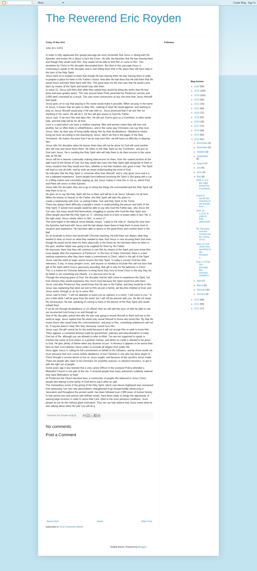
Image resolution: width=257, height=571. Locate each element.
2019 (197, 117)
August (201, 163)
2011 (197, 308)
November (202, 147)
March (200, 285)
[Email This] (84, 415)
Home (100, 521)
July (199, 167)
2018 (197, 121)
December (202, 143)
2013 (197, 299)
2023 (197, 99)
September (202, 156)
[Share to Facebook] (95, 415)
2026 (197, 86)
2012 (197, 304)
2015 (197, 134)
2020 (197, 112)
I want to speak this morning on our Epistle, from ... (203, 201)
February (202, 289)
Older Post (146, 521)
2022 (197, 104)
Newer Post (53, 521)
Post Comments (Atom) (71, 527)
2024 (197, 95)
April (199, 281)
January (201, 294)
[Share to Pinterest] (99, 415)
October (201, 152)
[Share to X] (92, 415)
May (199, 176)
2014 (197, 139)
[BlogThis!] (88, 415)
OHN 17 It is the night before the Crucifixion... (203, 186)
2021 (197, 108)
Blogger (142, 547)
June (199, 172)
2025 (197, 90)
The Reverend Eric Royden (113, 18)
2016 (197, 130)
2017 (197, 126)
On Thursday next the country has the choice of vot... (203, 234)
